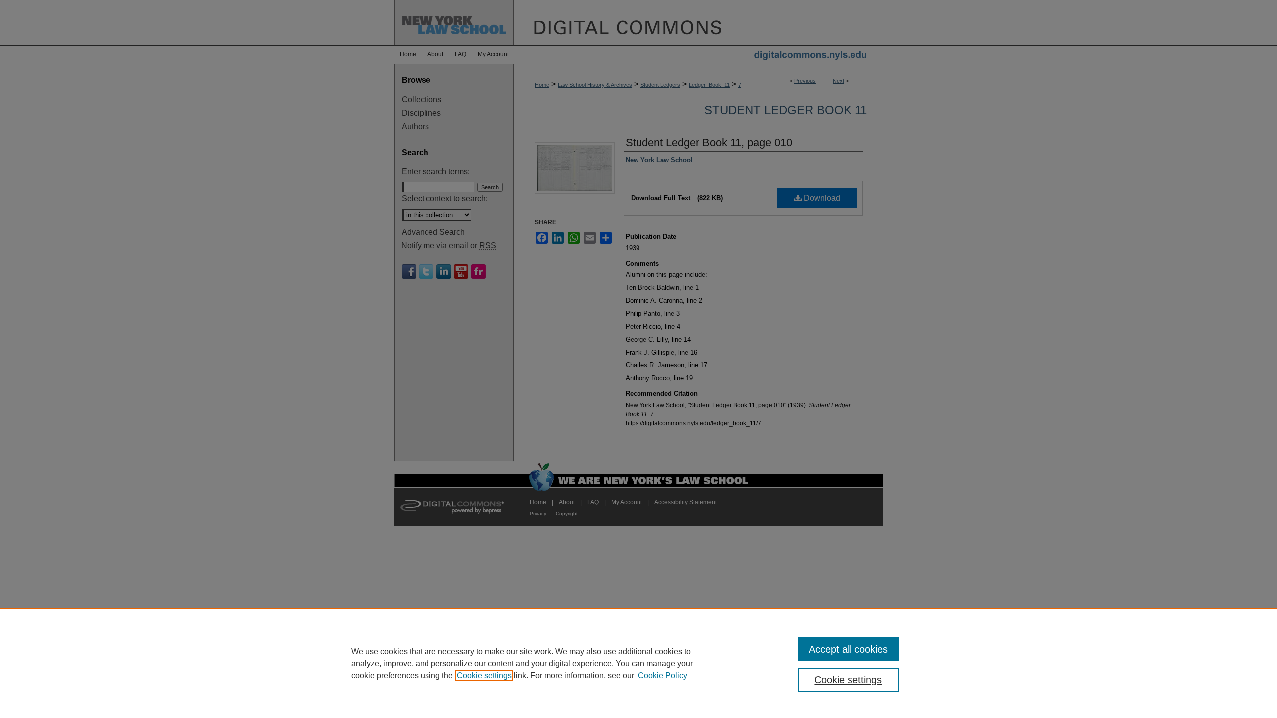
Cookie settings (484, 675)
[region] (638, 663)
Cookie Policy (662, 675)
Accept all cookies (848, 649)
